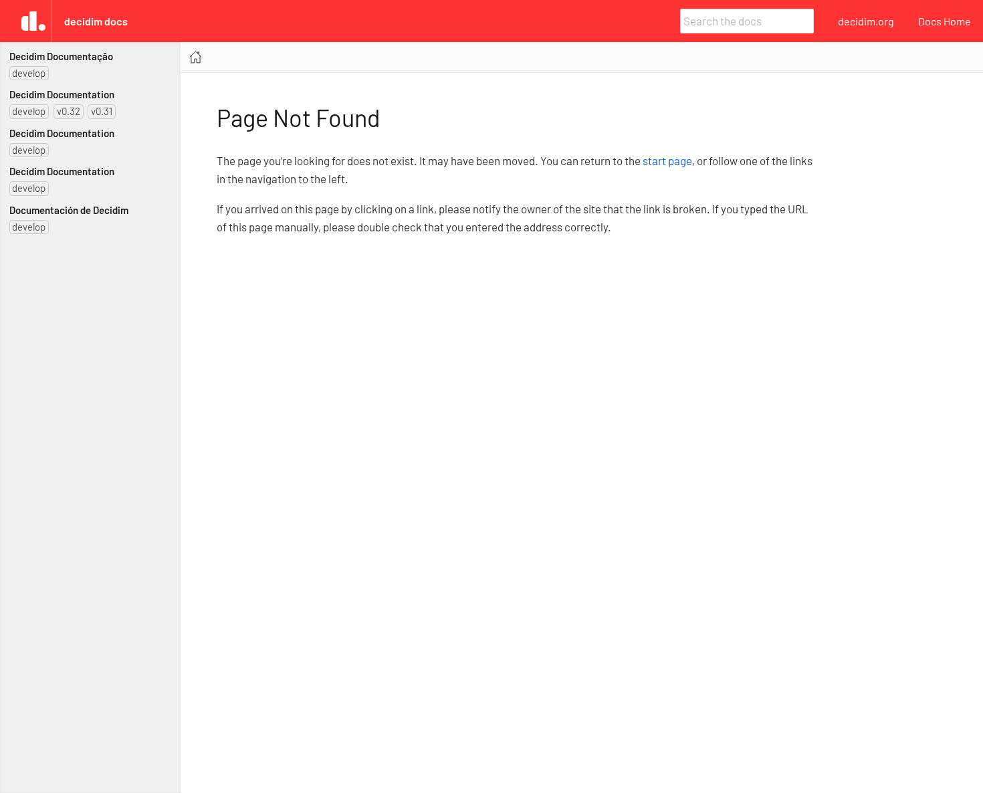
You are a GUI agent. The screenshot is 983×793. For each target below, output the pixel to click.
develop (28, 73)
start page (667, 160)
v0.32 (68, 111)
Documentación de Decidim (68, 210)
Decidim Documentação (61, 56)
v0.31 (101, 111)
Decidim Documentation (61, 94)
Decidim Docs (96, 21)
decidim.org (866, 21)
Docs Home (944, 21)
